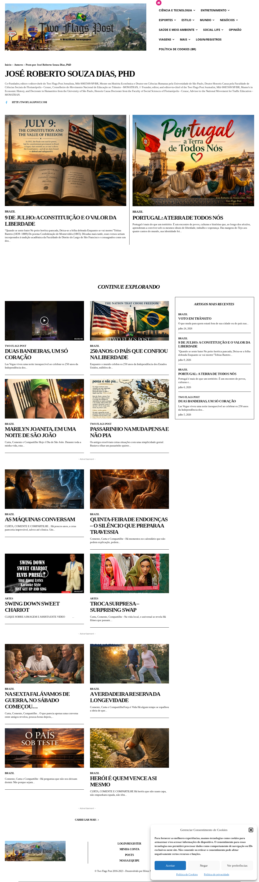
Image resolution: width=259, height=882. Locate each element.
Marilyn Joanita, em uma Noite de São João (40, 432)
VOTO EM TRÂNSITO (194, 318)
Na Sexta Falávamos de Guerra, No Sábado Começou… (37, 700)
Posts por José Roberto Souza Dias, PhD (48, 64)
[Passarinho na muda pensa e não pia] (129, 399)
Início (8, 64)
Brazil (10, 211)
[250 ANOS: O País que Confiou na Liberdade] (129, 321)
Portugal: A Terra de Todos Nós (178, 218)
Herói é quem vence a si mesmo (123, 781)
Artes (9, 598)
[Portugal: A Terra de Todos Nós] (193, 160)
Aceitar (170, 865)
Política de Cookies (187, 874)
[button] (251, 830)
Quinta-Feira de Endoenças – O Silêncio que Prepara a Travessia (129, 525)
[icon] (158, 2)
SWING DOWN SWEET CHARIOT (32, 606)
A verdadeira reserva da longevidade (125, 697)
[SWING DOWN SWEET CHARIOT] (44, 573)
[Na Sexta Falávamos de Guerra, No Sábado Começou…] (44, 663)
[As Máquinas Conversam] (44, 489)
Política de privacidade (216, 874)
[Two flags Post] (75, 27)
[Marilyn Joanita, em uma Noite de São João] (44, 399)
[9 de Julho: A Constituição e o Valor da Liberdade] (65, 160)
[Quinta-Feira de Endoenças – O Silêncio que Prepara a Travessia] (129, 489)
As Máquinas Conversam (40, 519)
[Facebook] (6, 102)
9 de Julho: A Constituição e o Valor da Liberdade (60, 220)
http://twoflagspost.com (29, 102)
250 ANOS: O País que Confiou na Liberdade (129, 354)
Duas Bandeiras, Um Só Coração (36, 354)
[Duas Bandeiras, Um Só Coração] (44, 321)
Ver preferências (237, 865)
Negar (204, 865)
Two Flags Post (15, 346)
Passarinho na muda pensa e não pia (129, 432)
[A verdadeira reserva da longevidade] (129, 663)
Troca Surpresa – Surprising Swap (114, 606)
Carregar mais (85, 819)
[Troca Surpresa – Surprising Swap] (129, 573)
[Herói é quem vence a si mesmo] (129, 748)
